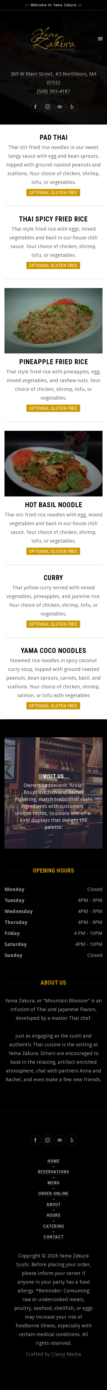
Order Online (53, 1193)
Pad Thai (54, 138)
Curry (53, 578)
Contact (54, 1236)
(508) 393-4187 (53, 91)
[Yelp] (71, 106)
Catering (53, 1226)
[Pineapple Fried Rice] (53, 321)
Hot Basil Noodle (53, 505)
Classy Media (66, 1354)
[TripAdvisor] (59, 106)
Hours (54, 1215)
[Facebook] (35, 106)
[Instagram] (47, 106)
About (54, 1204)
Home (54, 1161)
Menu (53, 1182)
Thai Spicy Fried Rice (53, 219)
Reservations (53, 1171)
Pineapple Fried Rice (53, 362)
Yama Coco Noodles (53, 651)
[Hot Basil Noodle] (53, 463)
